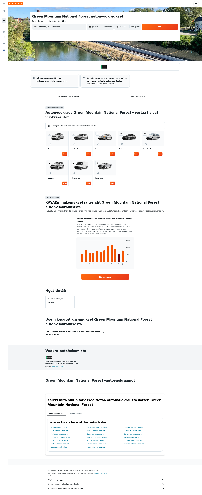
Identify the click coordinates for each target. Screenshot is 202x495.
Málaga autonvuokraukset (133, 437)
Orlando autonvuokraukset (133, 440)
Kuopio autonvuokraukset (96, 440)
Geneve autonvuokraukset (133, 434)
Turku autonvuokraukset (59, 440)
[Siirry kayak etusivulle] (15, 3)
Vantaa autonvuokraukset (60, 434)
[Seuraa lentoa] (4, 37)
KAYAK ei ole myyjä (55, 480)
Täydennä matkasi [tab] (75, 413)
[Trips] (4, 43)
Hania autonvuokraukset (96, 431)
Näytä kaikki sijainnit (58, 367)
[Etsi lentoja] (4, 10)
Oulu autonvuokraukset (59, 431)
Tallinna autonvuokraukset (96, 444)
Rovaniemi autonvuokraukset (97, 437)
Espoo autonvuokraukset (96, 434)
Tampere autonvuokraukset (134, 427)
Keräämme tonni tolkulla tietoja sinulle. (63, 484)
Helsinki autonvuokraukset (60, 437)
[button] (4, 3)
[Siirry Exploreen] (4, 32)
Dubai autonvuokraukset (132, 431)
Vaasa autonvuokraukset (96, 447)
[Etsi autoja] (4, 20)
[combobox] (38, 21)
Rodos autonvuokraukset (60, 444)
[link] (105, 277)
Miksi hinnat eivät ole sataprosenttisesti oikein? (66, 488)
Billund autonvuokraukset (60, 427)
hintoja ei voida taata (100, 473)
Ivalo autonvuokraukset (59, 447)
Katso (65, 154)
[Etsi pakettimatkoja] (4, 25)
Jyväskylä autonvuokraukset (97, 427)
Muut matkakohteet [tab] (56, 413)
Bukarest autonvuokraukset (134, 444)
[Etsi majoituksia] (4, 15)
